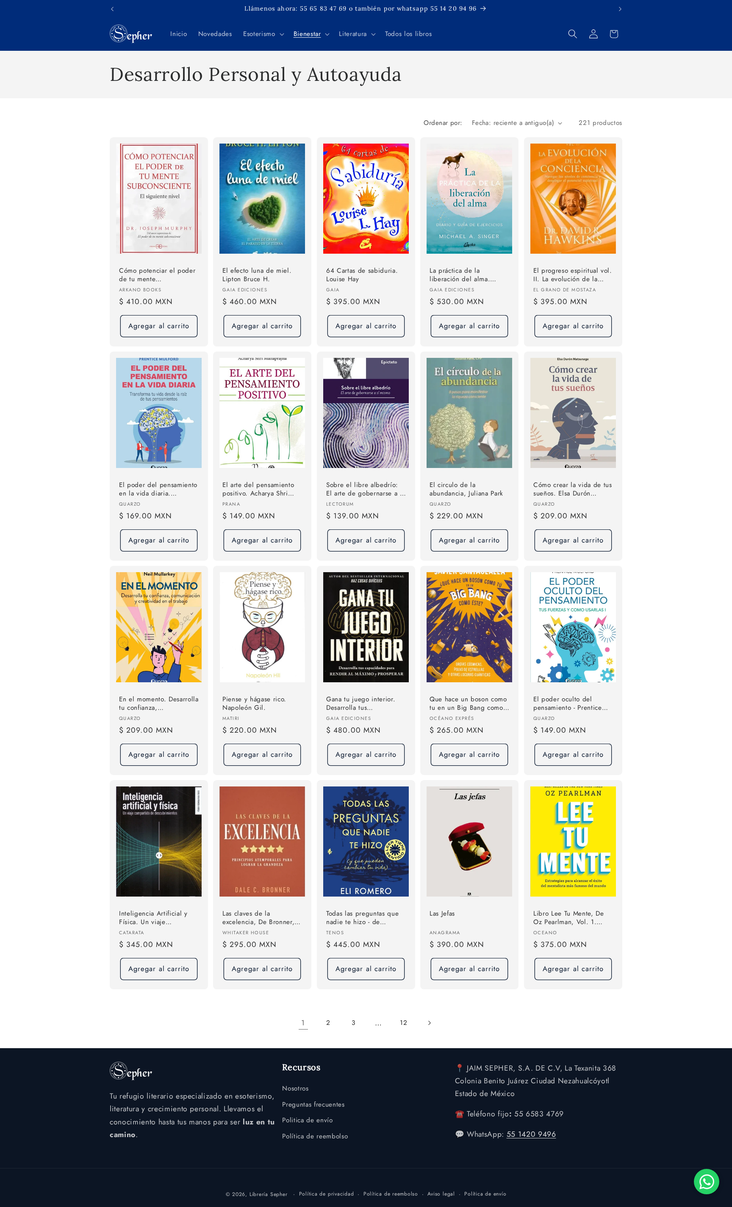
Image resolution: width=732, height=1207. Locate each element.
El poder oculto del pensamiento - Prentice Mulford (567, 704)
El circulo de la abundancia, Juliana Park (466, 489)
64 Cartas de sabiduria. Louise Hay (362, 275)
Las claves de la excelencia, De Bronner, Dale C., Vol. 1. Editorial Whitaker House (260, 918)
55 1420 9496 (531, 1134)
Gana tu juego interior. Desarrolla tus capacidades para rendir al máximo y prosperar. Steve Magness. (362, 704)
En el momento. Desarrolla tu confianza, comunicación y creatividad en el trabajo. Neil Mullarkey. (159, 704)
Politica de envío (307, 1120)
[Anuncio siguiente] (620, 9)
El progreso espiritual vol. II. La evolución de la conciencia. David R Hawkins (572, 275)
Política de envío (485, 1193)
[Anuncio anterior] (112, 9)
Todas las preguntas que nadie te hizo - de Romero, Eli (362, 918)
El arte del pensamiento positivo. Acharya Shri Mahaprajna (258, 490)
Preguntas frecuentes (313, 1105)
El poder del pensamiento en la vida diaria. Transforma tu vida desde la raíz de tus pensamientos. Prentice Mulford (158, 490)
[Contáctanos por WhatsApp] (706, 1181)
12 (403, 1022)
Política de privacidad (326, 1193)
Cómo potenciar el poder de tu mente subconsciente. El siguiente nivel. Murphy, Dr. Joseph (157, 275)
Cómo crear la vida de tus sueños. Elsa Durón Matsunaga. (572, 490)
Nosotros (295, 1088)
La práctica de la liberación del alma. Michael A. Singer (460, 275)
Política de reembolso (315, 1136)
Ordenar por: (443, 122)
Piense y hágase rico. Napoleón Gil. (254, 703)
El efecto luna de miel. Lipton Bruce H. (256, 275)
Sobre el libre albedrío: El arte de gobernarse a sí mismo (365, 490)
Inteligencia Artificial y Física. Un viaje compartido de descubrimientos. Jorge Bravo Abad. (154, 918)
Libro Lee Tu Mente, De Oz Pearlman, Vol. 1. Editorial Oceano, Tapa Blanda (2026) (568, 918)
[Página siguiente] (429, 1023)
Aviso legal (441, 1193)
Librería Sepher (269, 1194)
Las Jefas (442, 913)
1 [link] (303, 1022)
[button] (263, 34)
